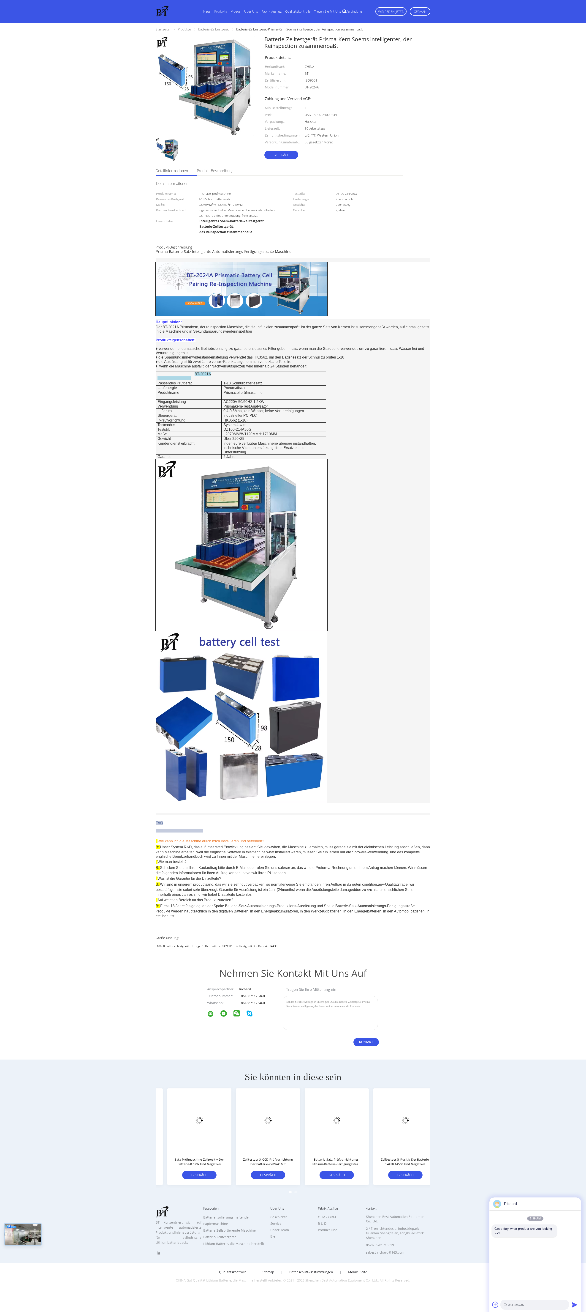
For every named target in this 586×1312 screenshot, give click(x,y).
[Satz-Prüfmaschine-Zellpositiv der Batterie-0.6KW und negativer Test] (190, 1120)
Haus (207, 11)
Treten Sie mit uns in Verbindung (338, 11)
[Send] (574, 1305)
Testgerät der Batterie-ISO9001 (212, 946)
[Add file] (495, 1305)
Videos (236, 11)
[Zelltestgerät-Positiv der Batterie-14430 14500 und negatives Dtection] (396, 1120)
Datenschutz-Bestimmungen (311, 1272)
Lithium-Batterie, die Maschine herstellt (233, 1243)
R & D (322, 1223)
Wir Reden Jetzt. (391, 11)
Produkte (220, 11)
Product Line (327, 1230)
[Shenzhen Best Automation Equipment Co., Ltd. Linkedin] (158, 1253)
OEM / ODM (327, 1217)
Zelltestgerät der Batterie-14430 (256, 946)
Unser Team (279, 1230)
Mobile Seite (357, 1272)
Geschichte (278, 1217)
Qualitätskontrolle (298, 11)
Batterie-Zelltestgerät (219, 1237)
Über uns (251, 11)
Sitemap (268, 1272)
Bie (272, 1236)
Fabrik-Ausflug (272, 11)
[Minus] (574, 1204)
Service (275, 1223)
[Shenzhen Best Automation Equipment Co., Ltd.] (213, 1014)
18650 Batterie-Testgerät (173, 946)
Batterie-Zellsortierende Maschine (229, 1230)
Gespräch (281, 155)
